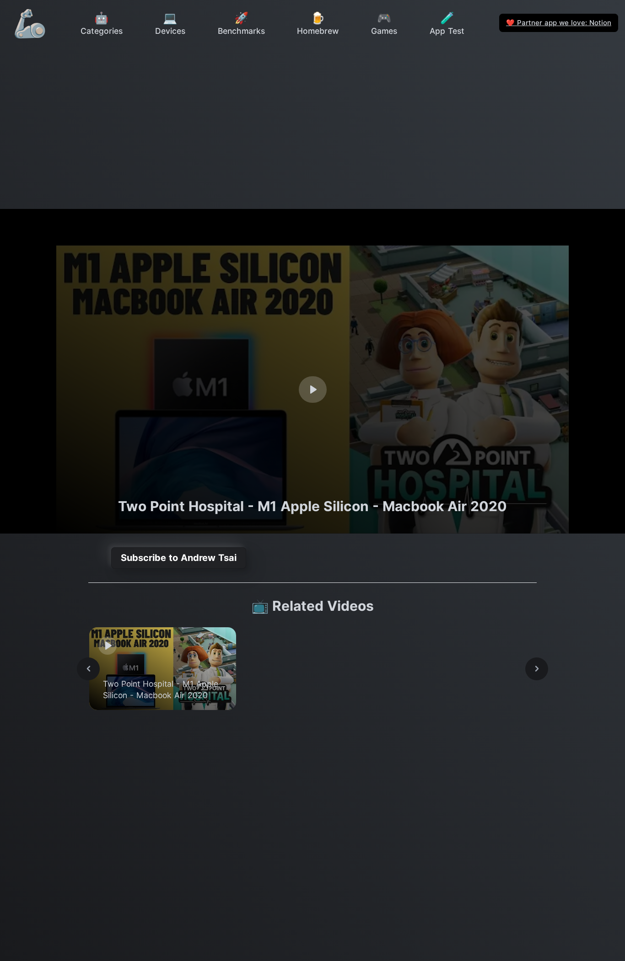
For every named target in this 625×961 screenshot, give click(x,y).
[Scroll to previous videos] (88, 668)
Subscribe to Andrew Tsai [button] (179, 557)
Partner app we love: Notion (558, 22)
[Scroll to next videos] (536, 668)
